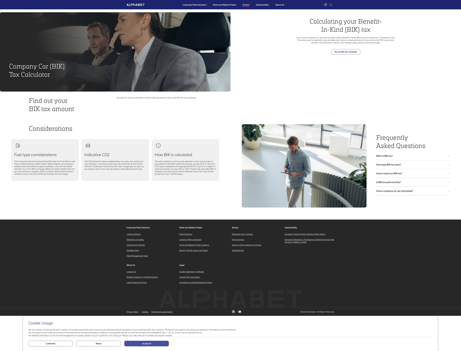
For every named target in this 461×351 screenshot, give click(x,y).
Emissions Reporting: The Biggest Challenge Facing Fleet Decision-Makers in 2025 (309, 240)
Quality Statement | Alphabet (191, 271)
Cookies (145, 312)
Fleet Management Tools (137, 256)
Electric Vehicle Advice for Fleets (193, 250)
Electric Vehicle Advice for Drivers (246, 245)
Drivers (246, 4)
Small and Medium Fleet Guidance (194, 245)
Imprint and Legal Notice (162, 312)
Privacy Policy (133, 312)
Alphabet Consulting (135, 239)
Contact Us (131, 271)
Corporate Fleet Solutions (194, 4)
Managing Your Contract (242, 234)
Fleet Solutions (185, 234)
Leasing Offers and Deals (190, 239)
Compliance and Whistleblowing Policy (195, 282)
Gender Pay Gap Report (189, 277)
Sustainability (262, 4)
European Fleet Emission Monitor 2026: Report (305, 234)
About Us (279, 4)
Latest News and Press (137, 282)
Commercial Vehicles (136, 245)
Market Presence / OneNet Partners (142, 277)
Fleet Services (238, 239)
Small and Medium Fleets (224, 4)
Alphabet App (238, 250)
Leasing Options (134, 234)
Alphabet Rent (133, 250)
